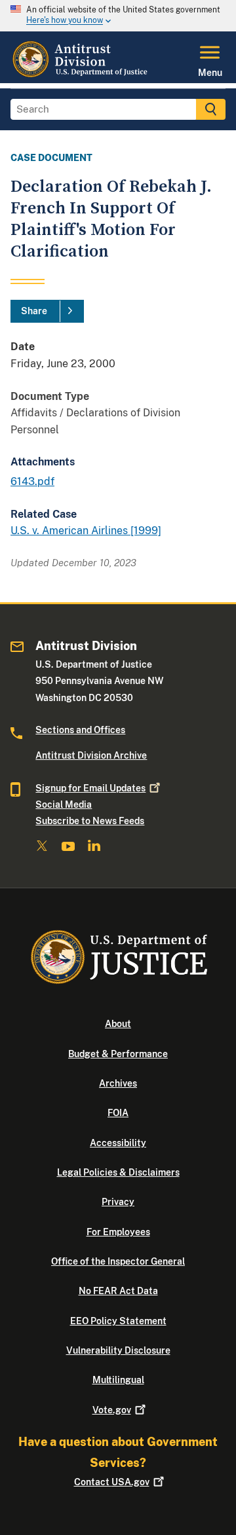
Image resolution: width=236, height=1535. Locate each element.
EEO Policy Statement (118, 1321)
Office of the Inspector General (118, 1261)
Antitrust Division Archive (91, 755)
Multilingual (118, 1380)
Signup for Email (90, 788)
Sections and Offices (80, 730)
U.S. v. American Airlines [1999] (85, 530)
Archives (118, 1083)
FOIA (118, 1113)
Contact (111, 1482)
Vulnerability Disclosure (118, 1350)
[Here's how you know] (118, 15)
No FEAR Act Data (118, 1291)
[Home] (81, 75)
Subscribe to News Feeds (89, 821)
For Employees (118, 1232)
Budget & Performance (118, 1054)
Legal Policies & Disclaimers (118, 1172)
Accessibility (118, 1143)
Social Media (63, 804)
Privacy (118, 1202)
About (118, 1024)
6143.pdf (32, 481)
